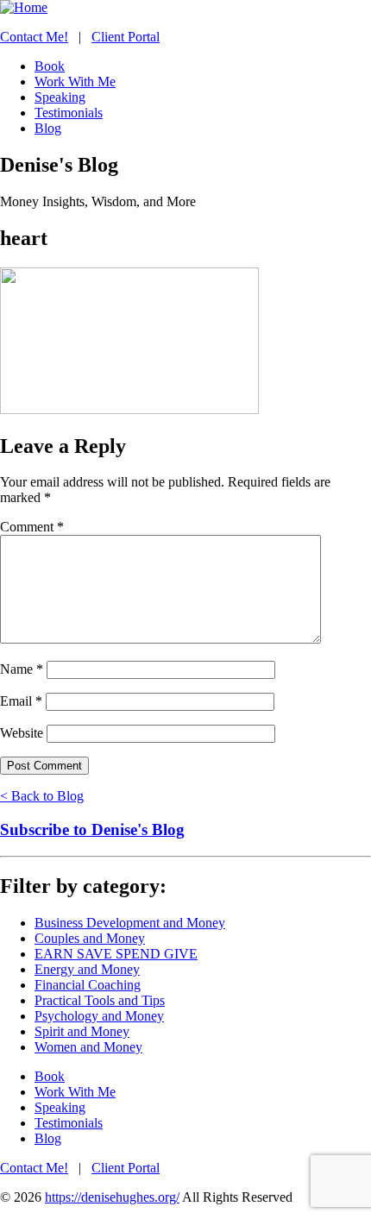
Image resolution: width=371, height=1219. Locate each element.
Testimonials (69, 1122)
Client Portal (125, 36)
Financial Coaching (88, 984)
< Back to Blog (42, 796)
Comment (32, 526)
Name (21, 669)
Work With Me (75, 1091)
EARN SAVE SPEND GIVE (116, 953)
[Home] (23, 7)
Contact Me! (34, 36)
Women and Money (88, 1047)
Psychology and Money (99, 1016)
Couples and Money (90, 938)
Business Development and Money (130, 922)
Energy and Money (87, 969)
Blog (48, 1138)
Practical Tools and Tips (100, 1000)
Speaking (60, 1107)
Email (21, 701)
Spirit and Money (82, 1031)
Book (50, 1076)
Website (21, 733)
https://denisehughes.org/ (112, 1197)
